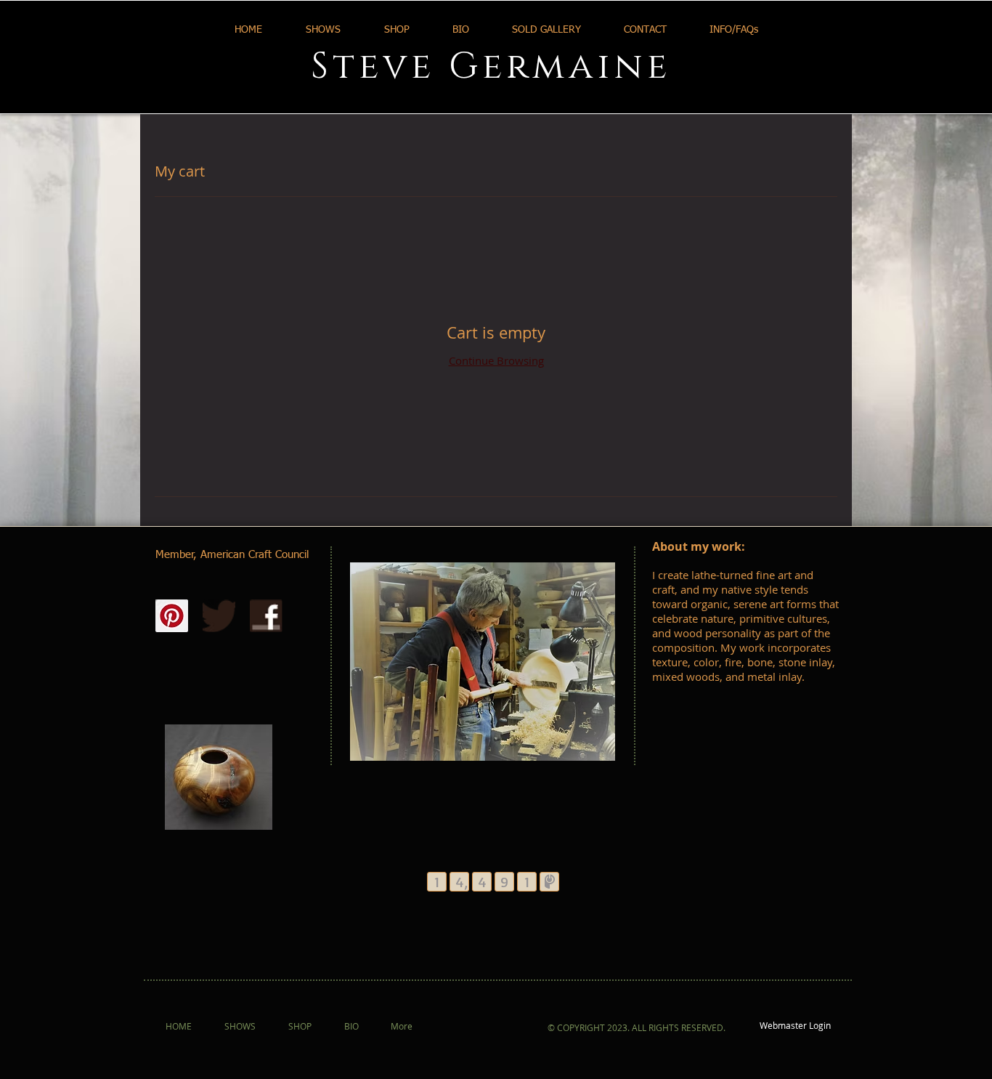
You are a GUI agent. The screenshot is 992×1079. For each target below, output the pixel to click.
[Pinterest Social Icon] (171, 615)
